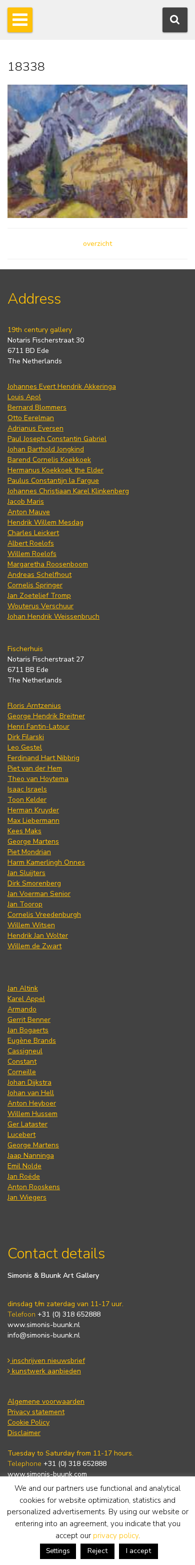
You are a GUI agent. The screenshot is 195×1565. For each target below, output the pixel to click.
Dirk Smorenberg (34, 883)
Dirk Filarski (26, 737)
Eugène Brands (32, 1040)
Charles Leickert (33, 533)
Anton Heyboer (32, 1103)
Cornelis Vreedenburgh (44, 914)
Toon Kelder (27, 799)
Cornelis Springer (35, 585)
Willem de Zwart (35, 946)
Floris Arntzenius (34, 705)
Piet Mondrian (29, 852)
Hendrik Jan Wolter (38, 935)
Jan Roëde (24, 1176)
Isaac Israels (27, 789)
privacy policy (115, 1536)
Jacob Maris (26, 501)
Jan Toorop (25, 904)
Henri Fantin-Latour (39, 726)
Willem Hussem (33, 1113)
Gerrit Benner (29, 1019)
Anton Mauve (29, 512)
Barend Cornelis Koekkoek (49, 459)
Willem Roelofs (32, 554)
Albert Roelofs (31, 543)
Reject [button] (98, 1551)
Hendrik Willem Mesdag (46, 522)
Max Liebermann (34, 820)
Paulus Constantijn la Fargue (53, 480)
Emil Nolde (25, 1166)
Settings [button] (58, 1551)
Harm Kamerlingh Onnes (46, 862)
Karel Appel (26, 999)
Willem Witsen (31, 925)
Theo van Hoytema (38, 778)
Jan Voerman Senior (39, 893)
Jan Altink (23, 988)
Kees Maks (25, 831)
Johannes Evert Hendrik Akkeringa (62, 386)
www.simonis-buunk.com (47, 1474)
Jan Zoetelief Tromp (39, 595)
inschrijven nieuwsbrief (47, 1360)
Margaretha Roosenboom (48, 564)
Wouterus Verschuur (41, 606)
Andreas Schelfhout (40, 574)
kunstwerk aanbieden (45, 1371)
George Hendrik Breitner (46, 716)
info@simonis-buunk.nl (44, 1335)
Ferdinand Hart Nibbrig (44, 758)
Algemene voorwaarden (46, 1401)
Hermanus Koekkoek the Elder (56, 470)
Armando (22, 1009)
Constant (22, 1061)
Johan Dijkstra (30, 1082)
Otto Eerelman (31, 418)
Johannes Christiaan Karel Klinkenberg (68, 491)
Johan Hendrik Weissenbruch (54, 616)
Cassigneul (25, 1051)
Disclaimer (24, 1433)
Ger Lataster (28, 1124)
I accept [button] (138, 1551)
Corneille (22, 1072)
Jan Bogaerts (28, 1030)
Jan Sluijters (27, 873)
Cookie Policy (29, 1422)
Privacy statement (36, 1412)
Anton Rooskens (34, 1187)
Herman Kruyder (33, 810)
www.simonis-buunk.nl (44, 1325)
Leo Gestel (25, 747)
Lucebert (22, 1134)
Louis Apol (24, 397)
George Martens (33, 841)
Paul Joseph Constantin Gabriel (57, 439)
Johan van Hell (31, 1093)
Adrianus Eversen (36, 428)
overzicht (97, 243)
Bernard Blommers (37, 407)
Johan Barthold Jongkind (46, 449)
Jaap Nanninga (31, 1155)
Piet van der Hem (35, 768)
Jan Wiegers (27, 1197)
